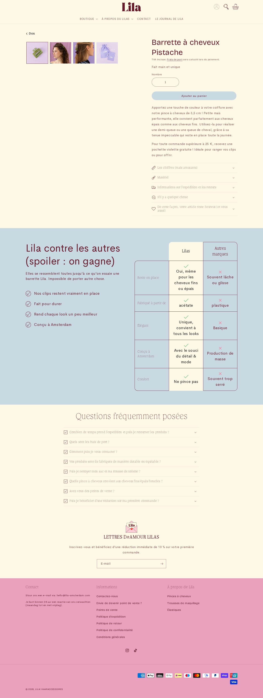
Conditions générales (110, 637)
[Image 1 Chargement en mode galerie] (37, 53)
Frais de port (174, 59)
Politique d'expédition (111, 616)
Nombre (157, 74)
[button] (226, 7)
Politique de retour (109, 623)
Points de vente (107, 610)
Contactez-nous (107, 596)
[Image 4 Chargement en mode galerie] (107, 53)
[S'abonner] (161, 563)
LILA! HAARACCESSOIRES (49, 689)
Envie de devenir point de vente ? (119, 603)
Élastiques (174, 610)
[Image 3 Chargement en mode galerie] (84, 53)
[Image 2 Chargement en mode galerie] (60, 53)
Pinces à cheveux (179, 596)
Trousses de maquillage (183, 603)
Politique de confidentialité (114, 630)
